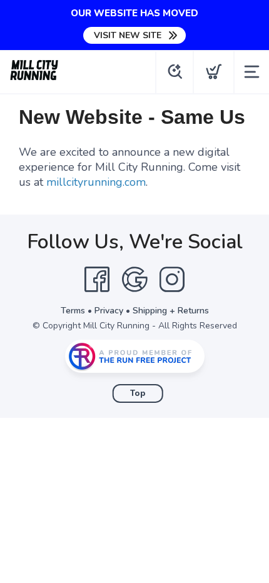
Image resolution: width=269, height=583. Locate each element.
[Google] (134, 279)
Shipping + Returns (171, 311)
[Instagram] (172, 279)
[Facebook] (97, 279)
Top (138, 393)
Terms (73, 311)
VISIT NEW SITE (127, 35)
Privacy (108, 311)
